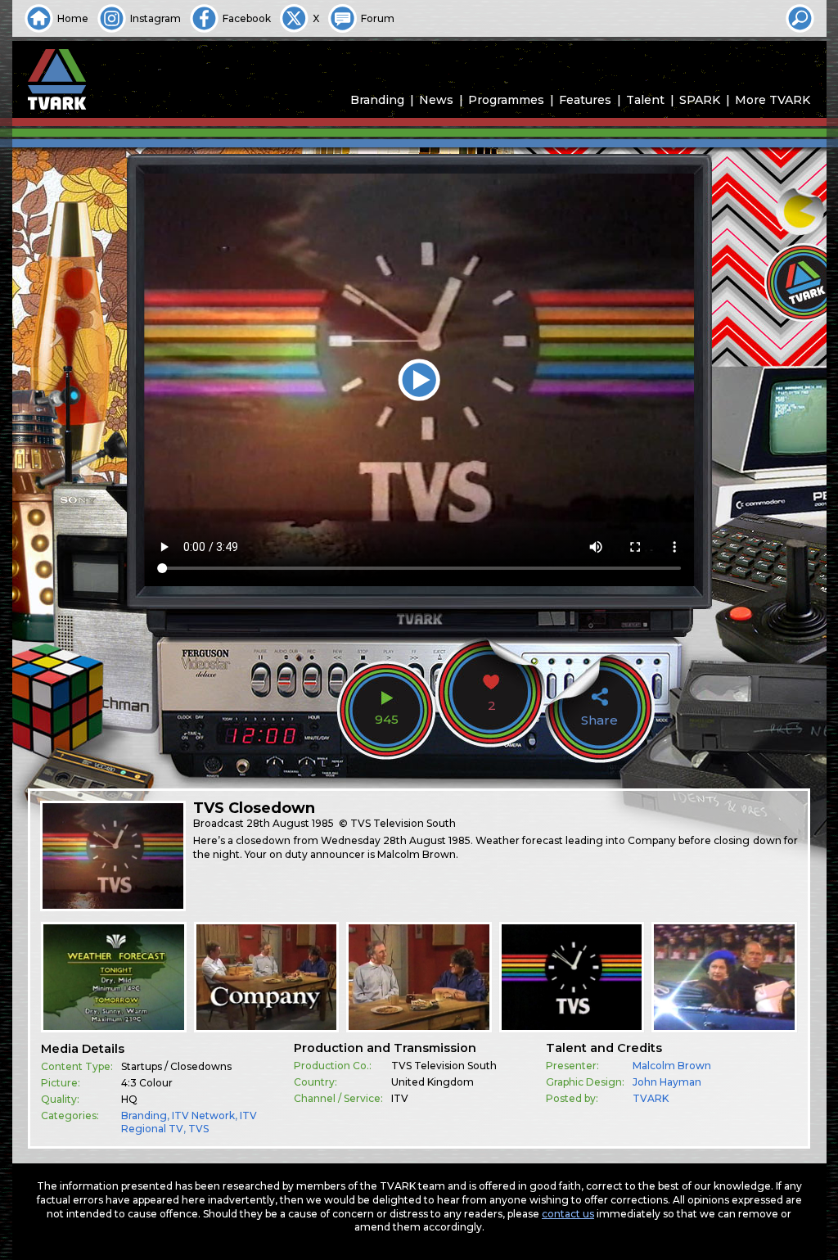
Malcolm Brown (672, 1065)
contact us (568, 1214)
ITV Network (203, 1115)
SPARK (699, 100)
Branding (377, 100)
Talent (645, 100)
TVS (198, 1128)
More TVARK (772, 100)
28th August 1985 (290, 823)
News (436, 100)
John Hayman (667, 1082)
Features (585, 100)
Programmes (506, 100)
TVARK (651, 1098)
